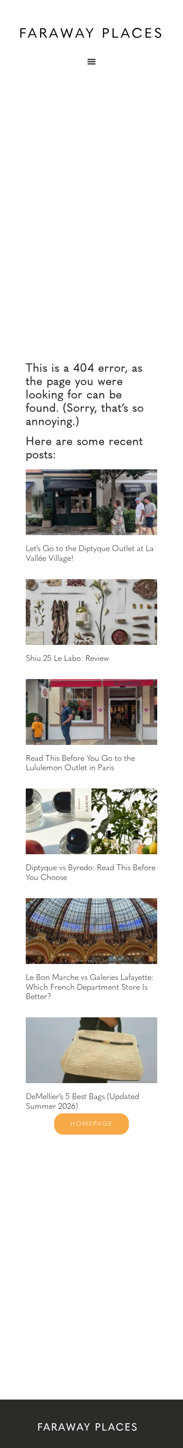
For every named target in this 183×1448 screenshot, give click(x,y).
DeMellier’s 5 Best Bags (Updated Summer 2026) (82, 1101)
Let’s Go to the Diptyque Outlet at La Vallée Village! (90, 553)
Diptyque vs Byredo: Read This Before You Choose (90, 872)
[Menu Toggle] (91, 61)
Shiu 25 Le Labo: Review (67, 658)
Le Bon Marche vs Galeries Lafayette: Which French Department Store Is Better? (90, 986)
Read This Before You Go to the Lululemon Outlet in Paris (80, 763)
